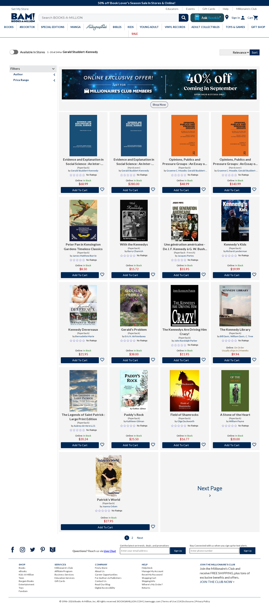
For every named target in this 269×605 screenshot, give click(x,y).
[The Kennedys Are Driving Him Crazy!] (184, 305)
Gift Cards (208, 8)
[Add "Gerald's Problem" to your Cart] (133, 360)
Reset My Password (152, 574)
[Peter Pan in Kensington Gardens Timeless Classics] (83, 220)
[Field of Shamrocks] (184, 390)
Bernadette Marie (84, 336)
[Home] (22, 17)
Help (226, 8)
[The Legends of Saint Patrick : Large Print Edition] (83, 390)
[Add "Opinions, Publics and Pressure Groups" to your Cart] (184, 190)
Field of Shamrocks (185, 414)
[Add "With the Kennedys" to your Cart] (133, 275)
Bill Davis (224, 336)
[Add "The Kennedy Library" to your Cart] (235, 360)
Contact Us (101, 581)
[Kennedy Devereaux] (83, 305)
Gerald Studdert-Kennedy (84, 170)
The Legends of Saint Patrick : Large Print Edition (83, 417)
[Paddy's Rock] (134, 390)
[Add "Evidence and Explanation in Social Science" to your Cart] (83, 190)
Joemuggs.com (152, 601)
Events (190, 8)
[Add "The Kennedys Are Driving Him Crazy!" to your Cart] (184, 360)
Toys (21, 587)
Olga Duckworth (185, 421)
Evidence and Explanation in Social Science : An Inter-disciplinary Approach (83, 161)
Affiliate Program (63, 571)
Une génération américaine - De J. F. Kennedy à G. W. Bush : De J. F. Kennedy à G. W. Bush (184, 246)
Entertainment (26, 584)
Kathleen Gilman (135, 421)
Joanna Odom (110, 506)
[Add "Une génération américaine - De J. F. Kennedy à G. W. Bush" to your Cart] (184, 275)
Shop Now (159, 104)
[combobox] (116, 17)
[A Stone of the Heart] (235, 390)
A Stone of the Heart (235, 414)
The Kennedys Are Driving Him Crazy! (184, 332)
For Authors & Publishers (108, 577)
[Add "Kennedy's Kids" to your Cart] (235, 275)
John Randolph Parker (185, 340)
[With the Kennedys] (134, 220)
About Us (100, 571)
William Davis (237, 336)
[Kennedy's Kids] (235, 220)
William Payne (236, 421)
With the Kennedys (134, 244)
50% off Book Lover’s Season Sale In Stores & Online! (136, 3)
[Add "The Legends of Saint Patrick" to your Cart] (83, 445)
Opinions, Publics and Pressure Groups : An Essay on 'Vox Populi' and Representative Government (184, 161)
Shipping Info (148, 581)
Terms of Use (169, 601)
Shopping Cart (149, 577)
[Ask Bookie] (207, 17)
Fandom (23, 591)
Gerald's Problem (134, 329)
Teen (21, 577)
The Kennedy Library (235, 329)
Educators (172, 8)
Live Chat (110, 551)
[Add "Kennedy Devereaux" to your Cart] (83, 360)
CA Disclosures (186, 601)
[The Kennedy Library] (235, 305)
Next (140, 537)
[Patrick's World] (108, 475)
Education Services (65, 577)
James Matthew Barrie (84, 255)
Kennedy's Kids (235, 244)
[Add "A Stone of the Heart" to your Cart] (235, 445)
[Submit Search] (183, 18)
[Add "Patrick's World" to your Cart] (108, 527)
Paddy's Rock (134, 414)
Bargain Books (26, 581)
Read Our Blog (102, 584)
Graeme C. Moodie (177, 170)
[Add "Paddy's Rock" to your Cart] (133, 445)
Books (22, 567)
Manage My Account (152, 571)
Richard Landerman (236, 251)
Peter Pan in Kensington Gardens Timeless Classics (83, 246)
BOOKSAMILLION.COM (130, 601)
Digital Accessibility (105, 587)
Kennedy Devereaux (83, 329)
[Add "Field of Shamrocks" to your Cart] (184, 445)
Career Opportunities (106, 574)
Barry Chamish (135, 251)
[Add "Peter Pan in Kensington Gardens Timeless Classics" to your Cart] (83, 275)
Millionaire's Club (246, 8)
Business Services (64, 574)
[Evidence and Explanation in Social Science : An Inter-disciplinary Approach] (83, 135)
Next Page (210, 491)
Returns (146, 587)
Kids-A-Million (26, 574)
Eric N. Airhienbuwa (135, 336)
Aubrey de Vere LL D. (85, 425)
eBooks (23, 571)
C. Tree (249, 336)
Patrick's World (108, 499)
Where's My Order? (152, 584)
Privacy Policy (203, 601)
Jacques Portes (186, 255)
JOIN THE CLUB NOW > (217, 582)
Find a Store (101, 567)
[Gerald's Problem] (134, 305)
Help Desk (147, 567)
